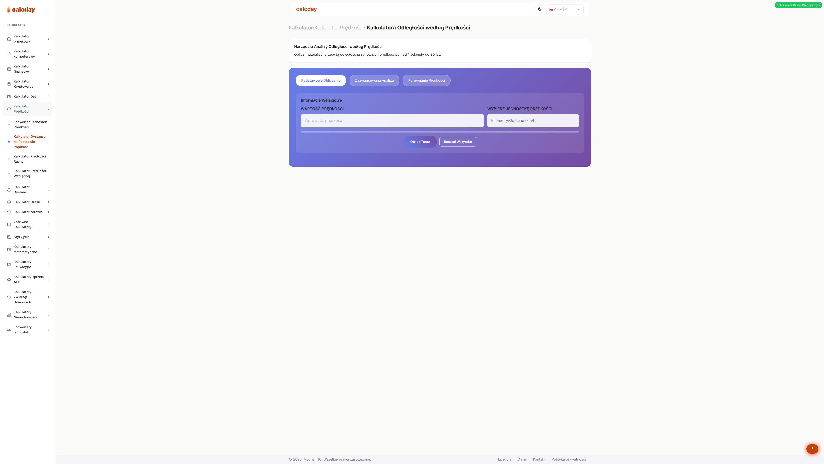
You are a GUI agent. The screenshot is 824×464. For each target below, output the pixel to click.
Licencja (504, 459)
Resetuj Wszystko (458, 142)
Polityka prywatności (569, 459)
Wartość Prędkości (322, 109)
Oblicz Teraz (420, 142)
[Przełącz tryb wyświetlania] (539, 9)
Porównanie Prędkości (426, 80)
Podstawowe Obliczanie (321, 80)
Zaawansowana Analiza (374, 80)
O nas (522, 459)
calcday (306, 9)
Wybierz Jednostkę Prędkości (519, 109)
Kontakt (539, 459)
